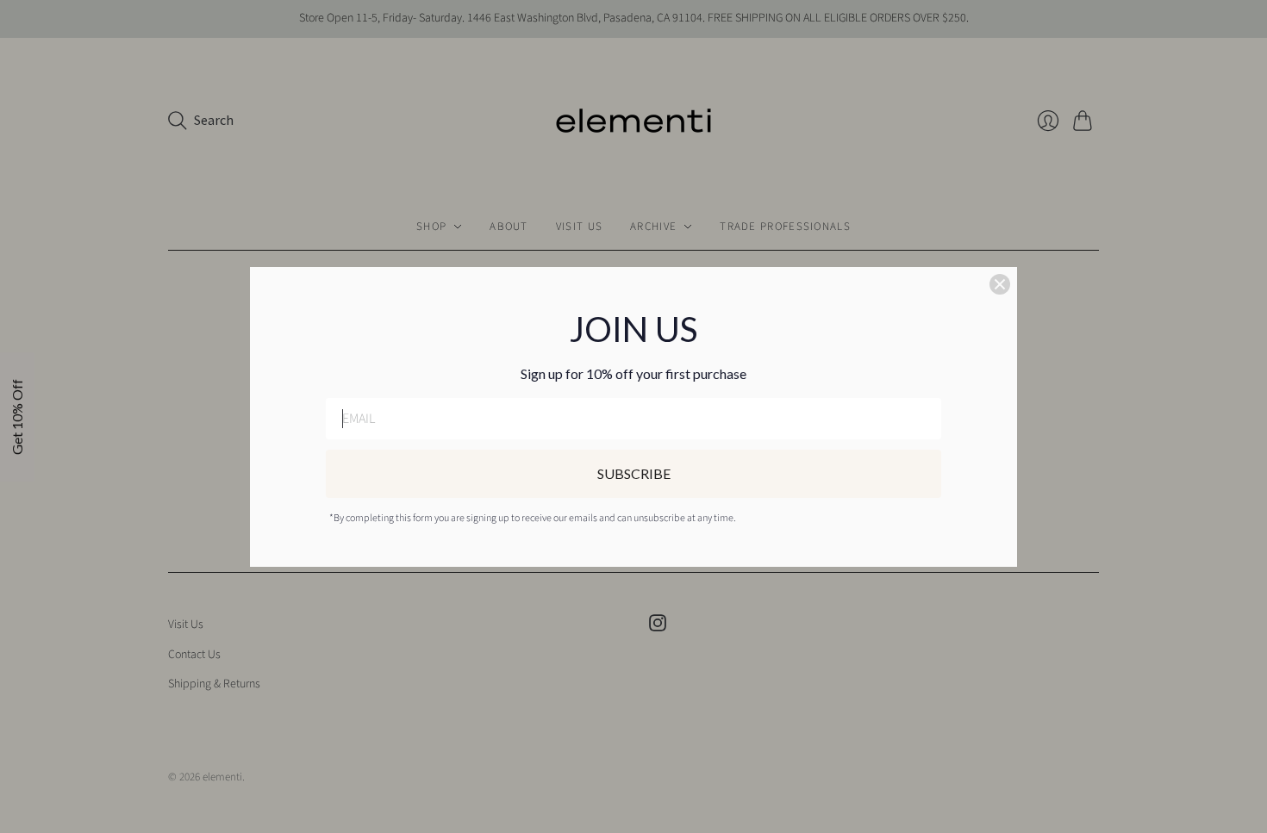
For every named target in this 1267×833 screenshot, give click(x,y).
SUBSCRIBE (634, 473)
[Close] (999, 284)
